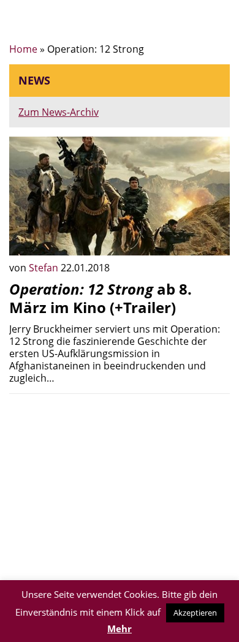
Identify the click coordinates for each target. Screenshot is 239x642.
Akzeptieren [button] (195, 612)
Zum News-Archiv (58, 112)
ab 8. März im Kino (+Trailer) (100, 298)
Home (23, 49)
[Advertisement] (119, 489)
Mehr (119, 628)
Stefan (45, 267)
